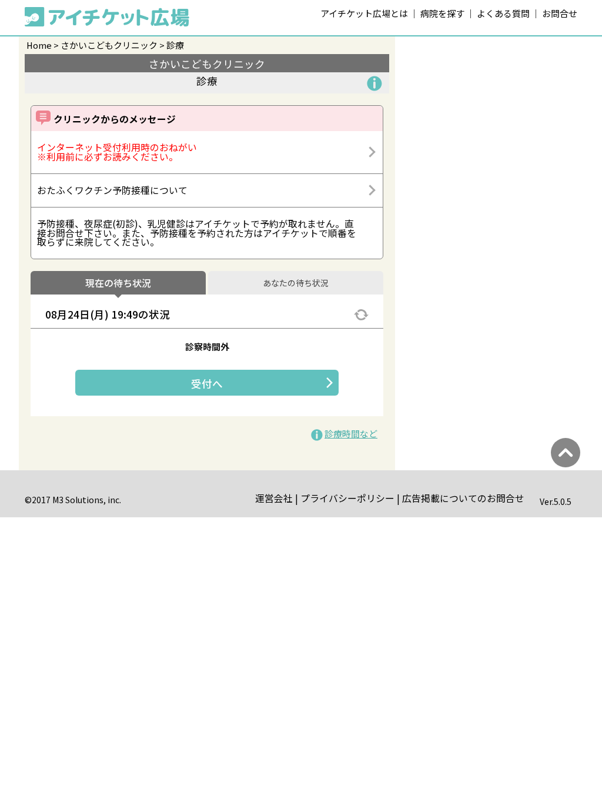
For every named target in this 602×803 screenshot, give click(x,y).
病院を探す (442, 13)
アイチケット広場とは (364, 13)
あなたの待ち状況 (296, 283)
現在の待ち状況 (118, 283)
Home (39, 45)
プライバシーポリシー (347, 498)
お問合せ (559, 13)
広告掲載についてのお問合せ (463, 498)
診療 (175, 45)
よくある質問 (503, 13)
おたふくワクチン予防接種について (112, 190)
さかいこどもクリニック (109, 45)
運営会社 (274, 498)
